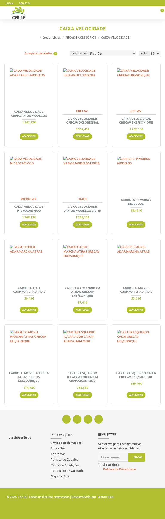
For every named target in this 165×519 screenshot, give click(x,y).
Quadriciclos (52, 37)
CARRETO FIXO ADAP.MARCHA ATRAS (29, 290)
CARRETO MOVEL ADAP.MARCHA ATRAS (136, 290)
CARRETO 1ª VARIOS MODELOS (136, 201)
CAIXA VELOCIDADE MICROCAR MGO (29, 208)
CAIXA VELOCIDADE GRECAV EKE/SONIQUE (136, 120)
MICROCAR (28, 199)
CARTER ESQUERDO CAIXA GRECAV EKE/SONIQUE (136, 375)
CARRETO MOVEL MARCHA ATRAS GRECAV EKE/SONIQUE (29, 377)
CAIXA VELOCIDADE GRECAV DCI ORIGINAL (82, 120)
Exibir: (144, 53)
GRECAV (82, 111)
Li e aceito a (119, 467)
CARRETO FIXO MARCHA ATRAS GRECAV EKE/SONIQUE (82, 291)
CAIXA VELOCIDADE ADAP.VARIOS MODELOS (29, 113)
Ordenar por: (80, 53)
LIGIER (82, 199)
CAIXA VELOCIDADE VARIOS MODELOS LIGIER (82, 208)
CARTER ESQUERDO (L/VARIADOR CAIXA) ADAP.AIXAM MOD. (82, 377)
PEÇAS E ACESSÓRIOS (80, 37)
